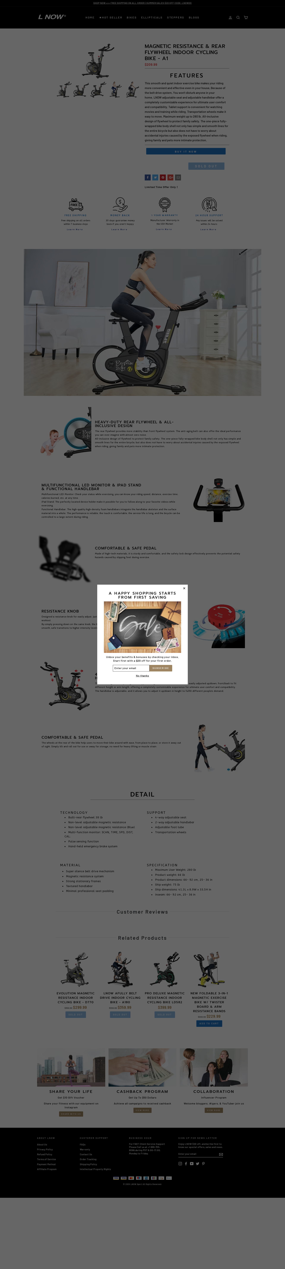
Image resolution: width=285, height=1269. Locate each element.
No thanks (142, 675)
